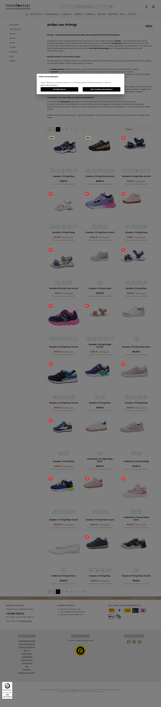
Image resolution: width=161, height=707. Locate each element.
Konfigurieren (59, 89)
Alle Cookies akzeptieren (101, 89)
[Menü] (11, 683)
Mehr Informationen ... (50, 85)
